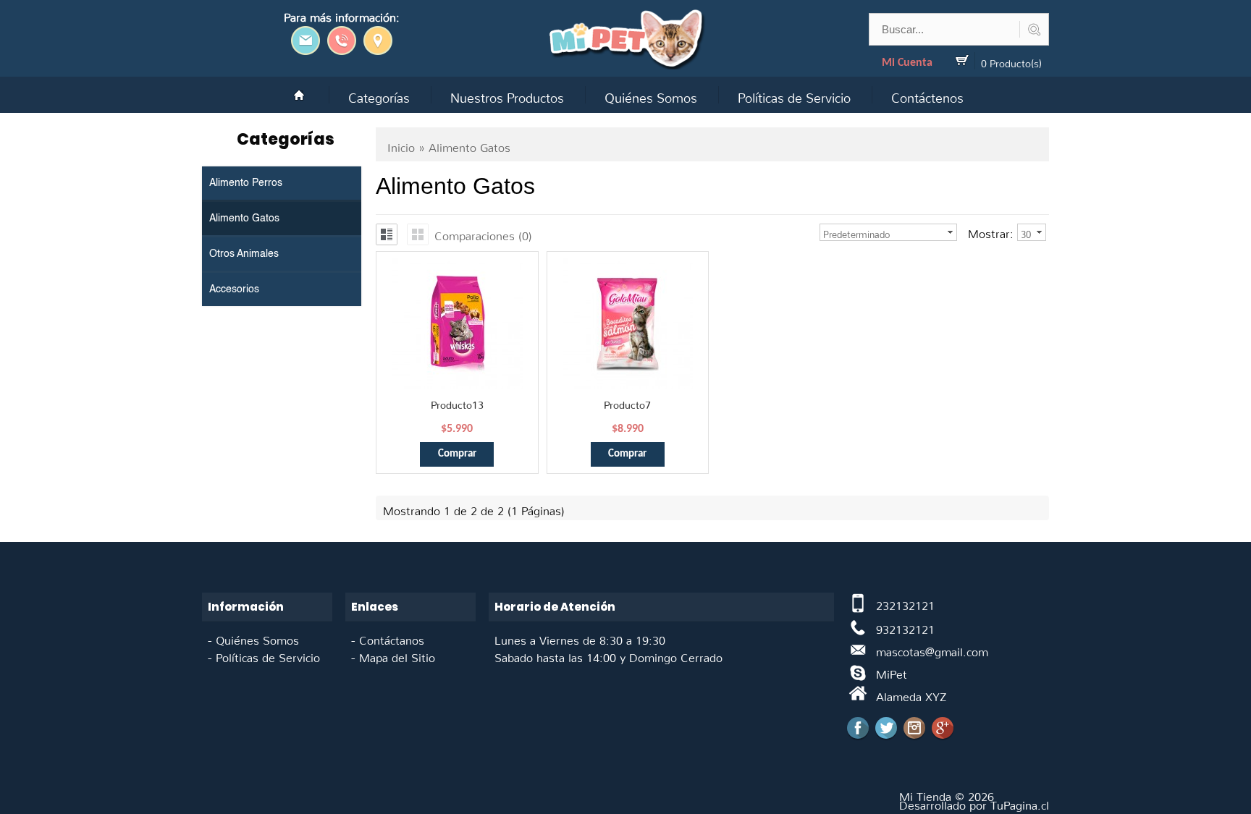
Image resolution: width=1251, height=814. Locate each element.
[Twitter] (886, 728)
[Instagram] (914, 728)
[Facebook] (858, 728)
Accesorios (234, 289)
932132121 (905, 626)
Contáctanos (391, 637)
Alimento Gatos (244, 218)
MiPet (891, 671)
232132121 (905, 602)
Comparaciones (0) (483, 233)
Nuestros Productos (507, 94)
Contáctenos (927, 94)
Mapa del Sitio (397, 654)
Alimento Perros (245, 183)
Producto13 (457, 402)
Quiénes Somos (651, 94)
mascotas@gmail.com (932, 649)
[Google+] (942, 728)
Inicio (401, 144)
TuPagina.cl (1019, 802)
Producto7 (627, 402)
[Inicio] (299, 95)
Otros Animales (244, 254)
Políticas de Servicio (794, 94)
